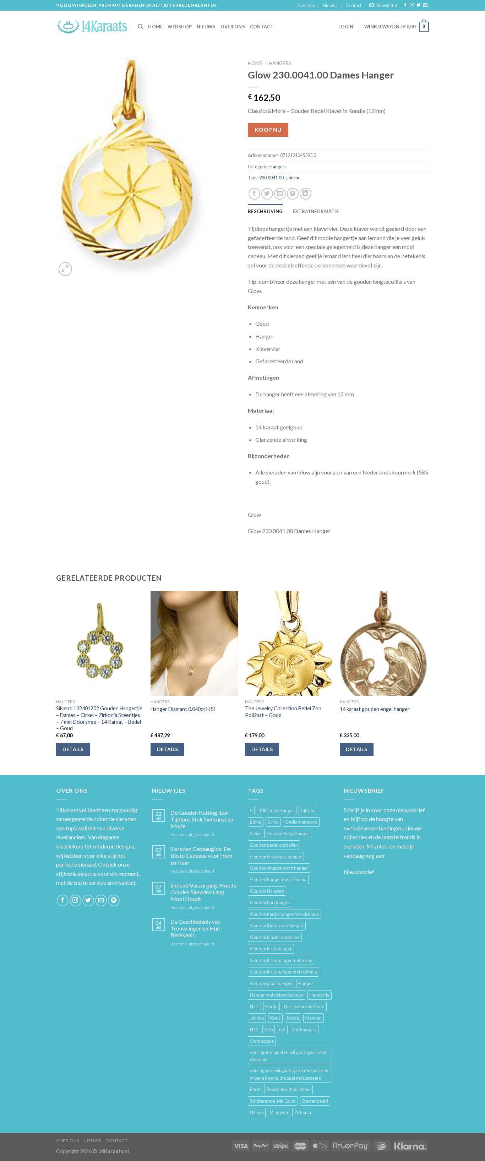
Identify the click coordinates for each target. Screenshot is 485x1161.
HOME (155, 26)
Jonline (257, 1018)
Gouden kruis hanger (271, 948)
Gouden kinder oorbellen (275, 937)
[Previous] (56, 682)
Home (255, 63)
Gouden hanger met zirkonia (278, 879)
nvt (282, 1029)
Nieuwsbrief (359, 871)
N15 (269, 1029)
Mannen (313, 1018)
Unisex (292, 177)
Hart (254, 1006)
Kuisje (293, 1018)
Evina (273, 822)
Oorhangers (304, 1029)
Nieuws (330, 5)
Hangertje (319, 995)
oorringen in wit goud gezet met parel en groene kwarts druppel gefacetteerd (289, 1074)
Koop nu (268, 129)
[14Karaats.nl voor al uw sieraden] (91, 26)
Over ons (305, 5)
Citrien (307, 810)
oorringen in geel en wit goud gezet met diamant (288, 1055)
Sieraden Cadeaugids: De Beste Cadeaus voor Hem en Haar (201, 855)
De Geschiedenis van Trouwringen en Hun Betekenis (195, 928)
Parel (255, 1089)
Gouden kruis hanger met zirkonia (283, 972)
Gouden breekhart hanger (276, 856)
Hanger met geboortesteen (276, 995)
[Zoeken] (140, 26)
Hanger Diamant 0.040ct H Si (183, 709)
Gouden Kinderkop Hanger (277, 925)
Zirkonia (302, 1112)
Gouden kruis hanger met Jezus (281, 960)
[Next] (426, 682)
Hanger (305, 983)
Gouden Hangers (267, 891)
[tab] (265, 211)
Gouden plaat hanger (271, 983)
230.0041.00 (271, 177)
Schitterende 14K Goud (273, 1101)
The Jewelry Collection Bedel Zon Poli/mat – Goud (283, 711)
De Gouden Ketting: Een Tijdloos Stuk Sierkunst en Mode (201, 819)
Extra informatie (316, 211)
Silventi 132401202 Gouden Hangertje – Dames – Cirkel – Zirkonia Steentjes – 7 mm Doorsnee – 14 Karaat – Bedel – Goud (99, 718)
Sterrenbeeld (315, 1101)
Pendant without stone (289, 1089)
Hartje (271, 1006)
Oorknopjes (262, 1041)
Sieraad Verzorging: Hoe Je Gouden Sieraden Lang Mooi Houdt (203, 892)
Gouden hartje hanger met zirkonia (284, 914)
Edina (255, 822)
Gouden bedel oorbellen (274, 845)
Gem (255, 833)
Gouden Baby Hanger (287, 833)
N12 (254, 1029)
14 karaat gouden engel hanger (375, 709)
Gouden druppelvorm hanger (279, 868)
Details (73, 749)
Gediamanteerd (301, 822)
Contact (353, 5)
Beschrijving (265, 211)
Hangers (280, 63)
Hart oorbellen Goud (304, 1006)
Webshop (180, 26)
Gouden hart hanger (270, 902)
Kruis (275, 1018)
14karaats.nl (71, 810)
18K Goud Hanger (276, 810)
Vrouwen (279, 1112)
